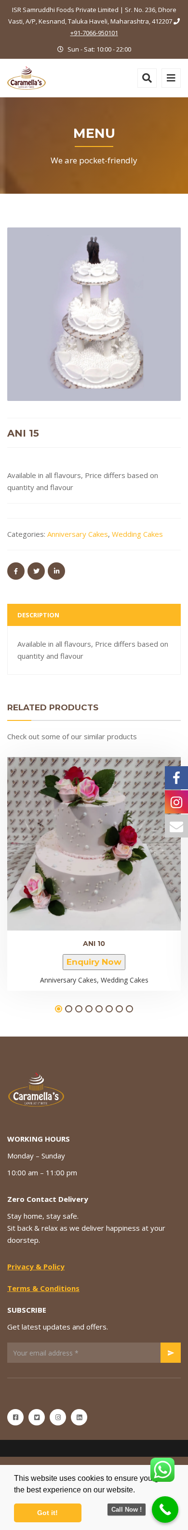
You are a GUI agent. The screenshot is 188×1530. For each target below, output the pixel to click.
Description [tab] (38, 615)
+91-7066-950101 (94, 32)
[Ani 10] (77, 838)
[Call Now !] (165, 1509)
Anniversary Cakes (77, 534)
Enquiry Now (94, 962)
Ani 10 (94, 943)
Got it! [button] (47, 1513)
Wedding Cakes (137, 534)
